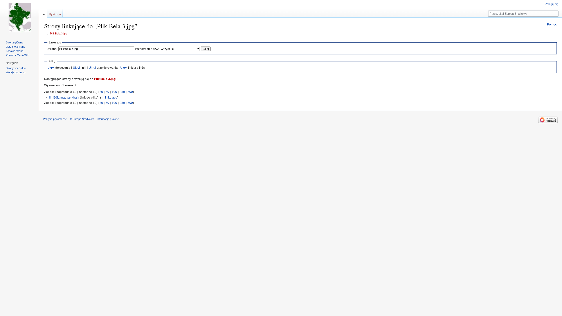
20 (101, 91)
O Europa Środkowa (82, 119)
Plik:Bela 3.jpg (58, 33)
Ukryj (50, 67)
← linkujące (109, 97)
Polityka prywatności (55, 119)
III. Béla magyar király (64, 97)
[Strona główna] (19, 17)
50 (107, 91)
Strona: (52, 48)
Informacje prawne (108, 119)
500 (130, 91)
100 (114, 91)
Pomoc (552, 24)
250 (122, 91)
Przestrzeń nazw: (147, 48)
